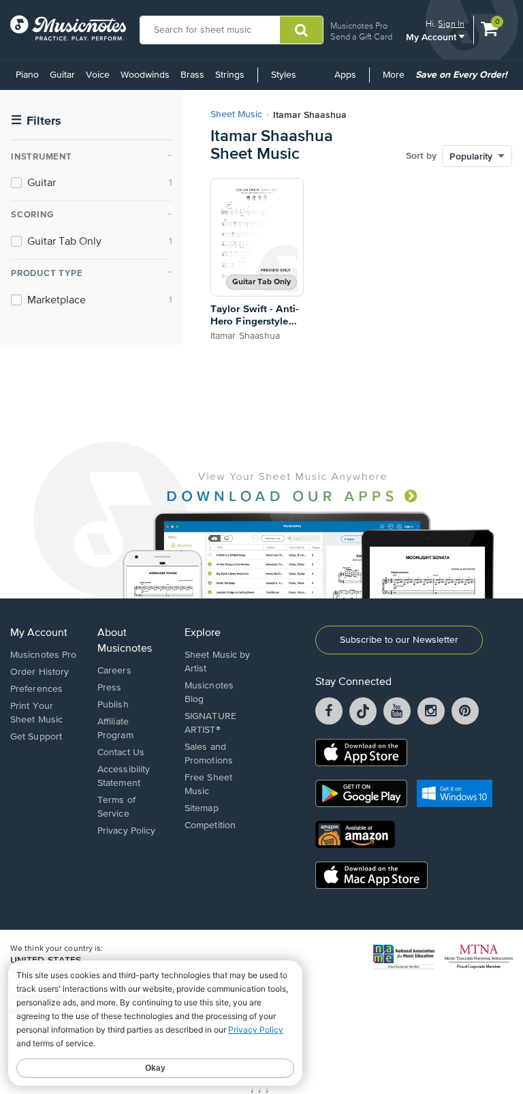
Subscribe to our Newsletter (399, 640)
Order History (39, 672)
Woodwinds (145, 75)
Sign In (451, 23)
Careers (114, 670)
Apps (345, 75)
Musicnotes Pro (358, 25)
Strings (229, 75)
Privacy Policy (126, 831)
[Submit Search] (301, 30)
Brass (192, 75)
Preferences (36, 689)
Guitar (62, 75)
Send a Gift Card (361, 36)
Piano (27, 75)
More (396, 80)
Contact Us (120, 752)
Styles (283, 75)
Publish (113, 705)
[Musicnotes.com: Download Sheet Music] (68, 28)
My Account (432, 36)
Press (109, 688)
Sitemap (202, 808)
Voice (98, 75)
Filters (36, 121)
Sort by (421, 156)
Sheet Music (236, 114)
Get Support (36, 737)
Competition (210, 825)
